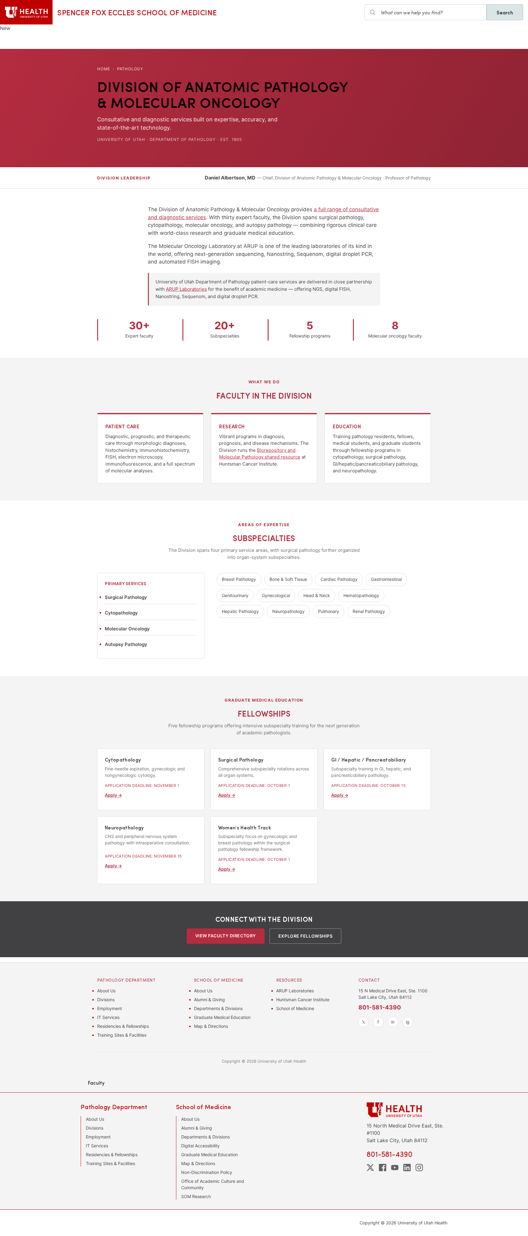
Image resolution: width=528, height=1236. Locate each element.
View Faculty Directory (225, 935)
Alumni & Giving (209, 999)
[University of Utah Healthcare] (407, 1109)
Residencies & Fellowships (123, 1026)
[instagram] (419, 1167)
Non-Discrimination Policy (206, 1172)
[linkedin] (407, 1167)
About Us (106, 990)
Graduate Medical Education (222, 1017)
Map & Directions (211, 1026)
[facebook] (382, 1167)
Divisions (106, 999)
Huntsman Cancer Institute (302, 999)
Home (103, 68)
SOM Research (196, 1196)
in (392, 1021)
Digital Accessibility (200, 1145)
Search (505, 12)
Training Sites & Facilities (121, 1035)
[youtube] (394, 1167)
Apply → (113, 795)
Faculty (96, 1082)
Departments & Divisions (218, 1008)
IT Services (108, 1017)
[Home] (26, 12)
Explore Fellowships (305, 936)
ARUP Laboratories (186, 289)
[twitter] (370, 1167)
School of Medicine (295, 1008)
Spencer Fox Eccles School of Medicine (137, 12)
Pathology (130, 68)
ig (407, 1021)
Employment (109, 1008)
